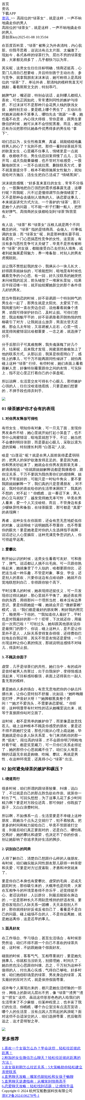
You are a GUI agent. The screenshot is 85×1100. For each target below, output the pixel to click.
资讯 (6, 18)
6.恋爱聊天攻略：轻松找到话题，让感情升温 (37, 1086)
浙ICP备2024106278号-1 (20, 1096)
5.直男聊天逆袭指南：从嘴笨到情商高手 (34, 1081)
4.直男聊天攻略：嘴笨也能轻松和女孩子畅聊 (37, 1077)
